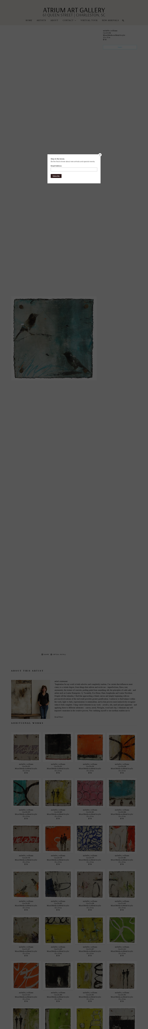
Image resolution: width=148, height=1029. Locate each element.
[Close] (100, 154)
